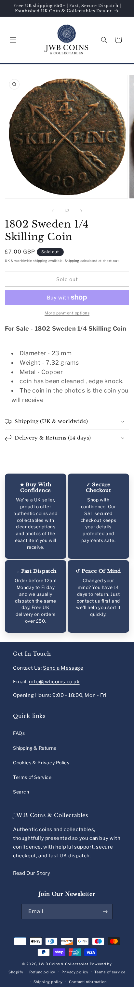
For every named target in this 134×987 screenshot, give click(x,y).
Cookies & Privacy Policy (41, 762)
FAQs (19, 733)
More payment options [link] (67, 313)
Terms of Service (32, 777)
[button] (13, 40)
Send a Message (63, 668)
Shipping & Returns (34, 748)
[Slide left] (53, 211)
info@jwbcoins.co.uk (54, 682)
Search (21, 791)
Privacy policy (74, 972)
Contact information (88, 982)
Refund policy (42, 972)
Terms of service (109, 972)
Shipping (72, 261)
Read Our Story (31, 873)
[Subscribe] (105, 911)
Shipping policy (48, 982)
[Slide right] (81, 211)
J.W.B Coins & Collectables (63, 964)
